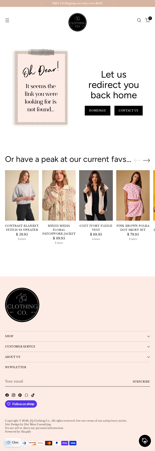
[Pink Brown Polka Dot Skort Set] (133, 195)
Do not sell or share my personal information (34, 428)
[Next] (113, 3)
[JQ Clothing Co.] (77, 20)
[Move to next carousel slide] (146, 160)
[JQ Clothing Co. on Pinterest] (20, 395)
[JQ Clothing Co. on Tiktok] (33, 395)
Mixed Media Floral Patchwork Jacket (58, 229)
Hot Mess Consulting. (37, 424)
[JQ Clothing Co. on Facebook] (7, 395)
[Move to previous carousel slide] (137, 160)
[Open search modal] (139, 20)
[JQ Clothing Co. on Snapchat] (26, 395)
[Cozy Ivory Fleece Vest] (96, 195)
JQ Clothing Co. (40, 420)
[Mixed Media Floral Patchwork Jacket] (59, 195)
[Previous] (41, 3)
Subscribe (141, 381)
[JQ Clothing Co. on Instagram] (14, 395)
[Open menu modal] (7, 20)
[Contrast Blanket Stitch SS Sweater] (22, 195)
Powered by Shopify (18, 431)
